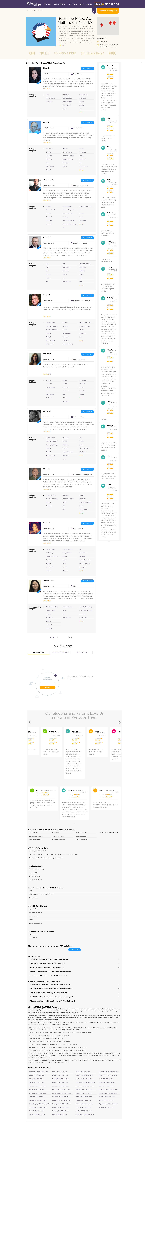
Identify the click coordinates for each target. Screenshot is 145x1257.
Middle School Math (84, 263)
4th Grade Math (67, 333)
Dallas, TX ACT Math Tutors (36, 1111)
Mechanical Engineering (69, 224)
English (81, 329)
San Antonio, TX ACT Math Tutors (85, 1079)
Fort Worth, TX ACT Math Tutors (60, 1079)
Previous (29, 722)
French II (65, 570)
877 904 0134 (112, 4)
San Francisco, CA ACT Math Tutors (85, 1082)
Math (47, 163)
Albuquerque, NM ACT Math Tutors (38, 1071)
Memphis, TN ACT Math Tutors (60, 1111)
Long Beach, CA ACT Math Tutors (61, 1100)
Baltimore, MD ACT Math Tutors (37, 1086)
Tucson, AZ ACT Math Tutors (83, 1107)
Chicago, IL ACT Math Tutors (36, 1096)
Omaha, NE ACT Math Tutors (106, 1079)
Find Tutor (47, 4)
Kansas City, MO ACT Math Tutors (61, 1093)
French (64, 459)
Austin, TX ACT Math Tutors (36, 1082)
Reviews (89, 4)
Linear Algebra (67, 105)
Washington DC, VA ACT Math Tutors (109, 1071)
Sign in (97, 4)
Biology (81, 148)
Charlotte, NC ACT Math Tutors (37, 1093)
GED (64, 227)
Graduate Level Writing (85, 206)
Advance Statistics (68, 159)
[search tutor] (94, 11)
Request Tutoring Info (108, 11)
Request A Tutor (38, 652)
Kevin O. (46, 469)
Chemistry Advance (84, 326)
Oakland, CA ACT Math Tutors (107, 1096)
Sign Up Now (74, 949)
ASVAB (81, 274)
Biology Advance (50, 340)
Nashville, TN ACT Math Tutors (107, 1086)
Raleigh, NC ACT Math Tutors (107, 1082)
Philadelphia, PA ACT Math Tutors (108, 1075)
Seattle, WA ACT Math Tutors (83, 1093)
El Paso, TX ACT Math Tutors (60, 1075)
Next (70, 638)
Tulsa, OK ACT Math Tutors (106, 1100)
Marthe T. (46, 523)
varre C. (46, 122)
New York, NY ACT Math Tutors (84, 1089)
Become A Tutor (59, 4)
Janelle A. (47, 411)
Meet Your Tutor (82, 652)
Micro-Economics (67, 98)
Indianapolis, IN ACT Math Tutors (61, 1089)
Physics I (48, 170)
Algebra (81, 101)
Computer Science (68, 213)
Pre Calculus (49, 148)
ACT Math (40, 10)
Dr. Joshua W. (48, 180)
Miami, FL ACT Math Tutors (83, 1071)
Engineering (82, 614)
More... (81, 112)
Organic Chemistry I (68, 344)
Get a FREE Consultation (60, 652)
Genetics (81, 495)
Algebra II (82, 105)
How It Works (72, 4)
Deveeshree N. (49, 580)
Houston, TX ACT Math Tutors (60, 1086)
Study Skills (49, 101)
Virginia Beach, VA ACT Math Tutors (108, 1104)
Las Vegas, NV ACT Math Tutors (60, 1096)
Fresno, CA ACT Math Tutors (60, 1082)
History (81, 506)
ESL (64, 506)
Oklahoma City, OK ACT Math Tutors (108, 1089)
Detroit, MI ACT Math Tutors (59, 1071)
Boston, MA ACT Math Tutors (37, 1089)
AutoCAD (48, 206)
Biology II (48, 337)
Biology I (48, 333)
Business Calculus (51, 210)
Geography (82, 333)
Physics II (65, 148)
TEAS (47, 267)
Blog (81, 4)
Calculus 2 (49, 155)
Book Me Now (87, 68)
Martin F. (46, 295)
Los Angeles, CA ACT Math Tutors (61, 1104)
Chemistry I (49, 224)
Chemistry (65, 217)
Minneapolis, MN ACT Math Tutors (108, 1093)
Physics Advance (67, 152)
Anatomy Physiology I (52, 326)
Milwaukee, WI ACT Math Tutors (84, 1075)
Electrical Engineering (68, 220)
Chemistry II (66, 340)
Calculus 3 (49, 159)
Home (27, 10)
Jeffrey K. (47, 237)
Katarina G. (47, 354)
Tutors (33, 10)
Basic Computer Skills (52, 607)
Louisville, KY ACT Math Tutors (60, 1107)
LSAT (47, 94)
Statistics (81, 387)
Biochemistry (49, 344)
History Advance (83, 509)
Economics (65, 455)
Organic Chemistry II (84, 322)
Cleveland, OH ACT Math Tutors (37, 1100)
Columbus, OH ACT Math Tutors (37, 1107)
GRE (80, 281)
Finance (65, 109)
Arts (80, 109)
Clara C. (46, 68)
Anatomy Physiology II (52, 329)
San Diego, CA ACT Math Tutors (84, 1104)
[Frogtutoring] (33, 4)
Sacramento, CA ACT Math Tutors (85, 1114)
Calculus (81, 155)
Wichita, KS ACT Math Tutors (106, 1107)
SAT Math (82, 383)
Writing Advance (50, 98)
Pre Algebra (82, 98)
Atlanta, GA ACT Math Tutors (37, 1079)
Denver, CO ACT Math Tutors (37, 1114)
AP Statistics (66, 387)
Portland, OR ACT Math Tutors (84, 1096)
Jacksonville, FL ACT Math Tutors (84, 1086)
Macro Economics (67, 101)
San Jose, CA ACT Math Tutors (84, 1111)
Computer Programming (69, 210)
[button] (101, 25)
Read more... (62, 45)
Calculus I (48, 152)
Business (65, 322)
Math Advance (50, 166)
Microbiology (82, 452)
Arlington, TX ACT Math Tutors (37, 1075)
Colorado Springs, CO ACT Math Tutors (39, 1104)
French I (81, 445)
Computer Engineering (85, 607)
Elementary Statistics (68, 155)
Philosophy (66, 94)
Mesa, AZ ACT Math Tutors (59, 1114)
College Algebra (83, 94)
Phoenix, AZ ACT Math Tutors (83, 1100)
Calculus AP (82, 159)
